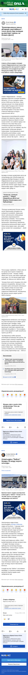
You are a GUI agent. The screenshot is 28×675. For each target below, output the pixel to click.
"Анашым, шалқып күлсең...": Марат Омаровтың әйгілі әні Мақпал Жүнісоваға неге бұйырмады (12, 198)
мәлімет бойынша (16, 524)
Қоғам (3, 18)
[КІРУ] (25, 9)
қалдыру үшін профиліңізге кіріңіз (13, 414)
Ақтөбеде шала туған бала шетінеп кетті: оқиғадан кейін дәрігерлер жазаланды (15, 370)
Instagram (15, 442)
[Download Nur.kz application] (14, 3)
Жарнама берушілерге (14, 664)
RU (23, 9)
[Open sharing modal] (18, 427)
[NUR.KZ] (14, 9)
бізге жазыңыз (19, 384)
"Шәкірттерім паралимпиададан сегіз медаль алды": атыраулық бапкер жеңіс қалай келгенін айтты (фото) (14, 361)
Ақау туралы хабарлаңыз (14, 660)
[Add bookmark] (25, 427)
